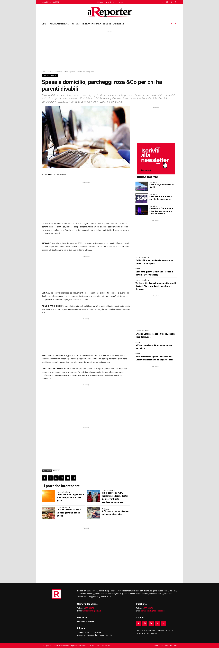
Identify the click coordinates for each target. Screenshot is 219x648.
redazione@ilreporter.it (91, 611)
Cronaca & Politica (61, 72)
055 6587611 (90, 608)
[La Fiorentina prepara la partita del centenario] (141, 198)
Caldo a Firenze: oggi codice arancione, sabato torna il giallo (70, 497)
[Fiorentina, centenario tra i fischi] (141, 186)
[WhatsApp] (61, 478)
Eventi (137, 269)
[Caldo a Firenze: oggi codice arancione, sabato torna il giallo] (48, 496)
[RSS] (171, 2)
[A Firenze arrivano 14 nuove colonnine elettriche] (93, 513)
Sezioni (50, 72)
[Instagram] (167, 2)
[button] (172, 23)
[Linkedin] (56, 478)
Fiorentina (153, 182)
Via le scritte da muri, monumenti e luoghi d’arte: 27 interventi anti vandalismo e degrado (155, 286)
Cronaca (56, 471)
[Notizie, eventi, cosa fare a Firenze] (109, 12)
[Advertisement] (109, 50)
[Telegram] (67, 478)
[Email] (73, 478)
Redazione (47, 174)
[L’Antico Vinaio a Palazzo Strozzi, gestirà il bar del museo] (48, 513)
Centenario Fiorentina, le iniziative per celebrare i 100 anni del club (161, 211)
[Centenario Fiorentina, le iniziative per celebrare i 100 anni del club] (141, 210)
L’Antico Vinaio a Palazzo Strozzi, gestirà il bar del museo (69, 513)
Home (44, 72)
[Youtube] (163, 623)
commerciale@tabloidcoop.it (153, 611)
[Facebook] (162, 2)
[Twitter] (175, 2)
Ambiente (105, 509)
